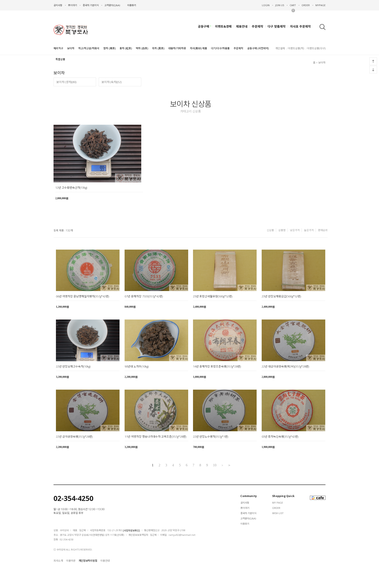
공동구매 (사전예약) (258, 48)
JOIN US (279, 5)
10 (214, 465)
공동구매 (203, 26)
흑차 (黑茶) (158, 48)
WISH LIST (278, 513)
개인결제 (280, 48)
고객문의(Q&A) (112, 5)
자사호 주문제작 (300, 26)
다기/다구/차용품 (220, 48)
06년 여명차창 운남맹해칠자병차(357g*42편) (82, 296)
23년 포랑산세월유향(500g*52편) (212, 296)
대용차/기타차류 (177, 48)
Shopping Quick (283, 496)
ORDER (306, 5)
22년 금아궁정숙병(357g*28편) (74, 436)
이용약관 (70, 561)
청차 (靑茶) (109, 48)
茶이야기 (72, 5)
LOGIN (266, 5)
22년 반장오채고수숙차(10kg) (73, 366)
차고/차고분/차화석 (88, 48)
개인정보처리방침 (88, 561)
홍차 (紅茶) (126, 48)
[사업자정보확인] (131, 530)
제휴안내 (241, 26)
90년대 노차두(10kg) (136, 366)
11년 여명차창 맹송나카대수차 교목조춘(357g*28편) (155, 436)
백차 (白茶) (142, 48)
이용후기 (131, 5)
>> (228, 465)
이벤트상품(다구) (316, 48)
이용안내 (105, 561)
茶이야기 (244, 508)
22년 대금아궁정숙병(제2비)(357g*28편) (285, 366)
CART (293, 5)
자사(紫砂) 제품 (198, 48)
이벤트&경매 (223, 26)
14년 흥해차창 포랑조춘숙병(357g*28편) (217, 366)
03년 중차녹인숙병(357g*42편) (280, 436)
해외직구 (58, 48)
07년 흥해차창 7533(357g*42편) (144, 296)
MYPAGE (320, 5)
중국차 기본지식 (91, 5)
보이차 (70, 48)
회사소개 (58, 561)
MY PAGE (277, 502)
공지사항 (58, 5)
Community (248, 496)
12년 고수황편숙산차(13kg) (71, 187)
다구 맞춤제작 (277, 26)
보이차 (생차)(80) (66, 82)
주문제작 (257, 26)
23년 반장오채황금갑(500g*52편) (281, 296)
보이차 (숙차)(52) (112, 82)
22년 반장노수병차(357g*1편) (210, 436)
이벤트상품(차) (296, 48)
